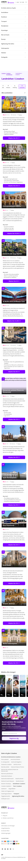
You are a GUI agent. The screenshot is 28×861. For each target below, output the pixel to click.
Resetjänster (4, 26)
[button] (24, 92)
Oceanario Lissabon (6, 764)
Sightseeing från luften (7, 44)
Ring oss (5, 815)
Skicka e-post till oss (8, 818)
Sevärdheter (4, 12)
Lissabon (3, 73)
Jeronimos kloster (15, 759)
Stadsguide (4, 57)
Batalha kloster (19, 778)
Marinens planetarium (7, 773)
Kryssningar (4, 30)
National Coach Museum (7, 781)
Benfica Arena (17, 764)
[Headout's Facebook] (10, 849)
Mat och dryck (5, 35)
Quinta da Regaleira (16, 762)
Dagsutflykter (12, 788)
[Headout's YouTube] (7, 849)
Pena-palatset (5, 759)
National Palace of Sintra (17, 767)
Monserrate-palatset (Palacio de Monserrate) (9, 770)
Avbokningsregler (5, 833)
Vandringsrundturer (6, 793)
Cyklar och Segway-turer (7, 791)
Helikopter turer (5, 798)
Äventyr (3, 39)
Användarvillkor (5, 830)
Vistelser (3, 53)
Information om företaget (8, 825)
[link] (9, 686)
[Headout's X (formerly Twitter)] (13, 849)
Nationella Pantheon (6, 776)
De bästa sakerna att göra (8, 8)
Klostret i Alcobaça (6, 783)
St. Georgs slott (5, 762)
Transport (4, 21)
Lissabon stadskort (6, 786)
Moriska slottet (5, 767)
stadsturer (4, 788)
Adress (20, 114)
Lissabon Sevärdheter (9, 74)
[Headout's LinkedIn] (2, 849)
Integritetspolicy (5, 828)
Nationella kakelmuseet (7, 778)
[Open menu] (26, 2)
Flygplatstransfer (5, 796)
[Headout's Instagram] (5, 849)
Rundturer (4, 17)
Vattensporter (5, 48)
